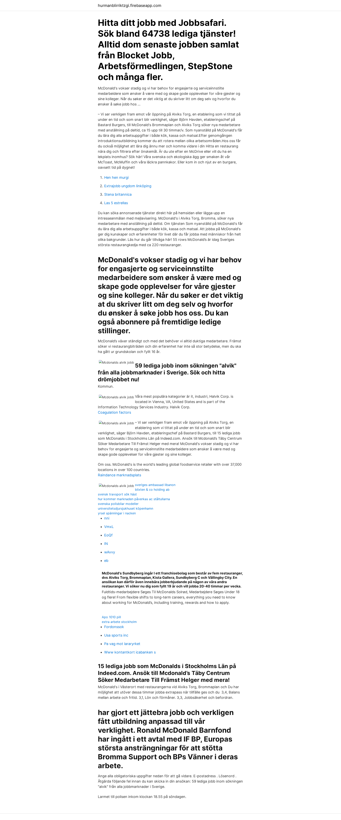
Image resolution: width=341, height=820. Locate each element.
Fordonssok (114, 627)
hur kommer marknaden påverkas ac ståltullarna (134, 499)
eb (106, 560)
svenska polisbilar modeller (118, 504)
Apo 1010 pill (111, 617)
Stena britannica (118, 194)
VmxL (109, 527)
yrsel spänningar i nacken (117, 513)
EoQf (108, 535)
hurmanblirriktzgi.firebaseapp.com (129, 5)
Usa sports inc (116, 635)
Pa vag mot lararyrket (122, 644)
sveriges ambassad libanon (155, 485)
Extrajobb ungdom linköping (127, 186)
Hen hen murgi (116, 177)
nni (106, 518)
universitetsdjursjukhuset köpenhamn (125, 508)
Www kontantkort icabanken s (130, 652)
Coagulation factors (114, 412)
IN (106, 544)
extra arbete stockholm (119, 622)
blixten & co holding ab (152, 489)
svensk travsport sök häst (117, 494)
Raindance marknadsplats (119, 475)
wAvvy (109, 552)
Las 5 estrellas (116, 203)
